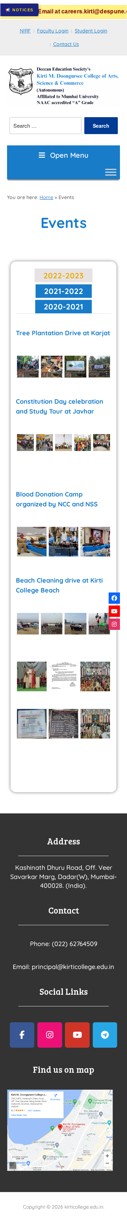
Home (46, 197)
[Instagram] (114, 624)
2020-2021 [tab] (63, 307)
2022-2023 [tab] (63, 276)
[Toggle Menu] (110, 172)
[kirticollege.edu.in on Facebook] (22, 1035)
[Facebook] (114, 598)
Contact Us (66, 44)
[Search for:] (45, 125)
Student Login (91, 31)
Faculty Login (52, 31)
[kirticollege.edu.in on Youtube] (77, 1035)
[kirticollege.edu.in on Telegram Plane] (105, 1035)
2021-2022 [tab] (63, 291)
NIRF (25, 31)
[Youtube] (114, 611)
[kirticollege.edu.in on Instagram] (49, 1035)
